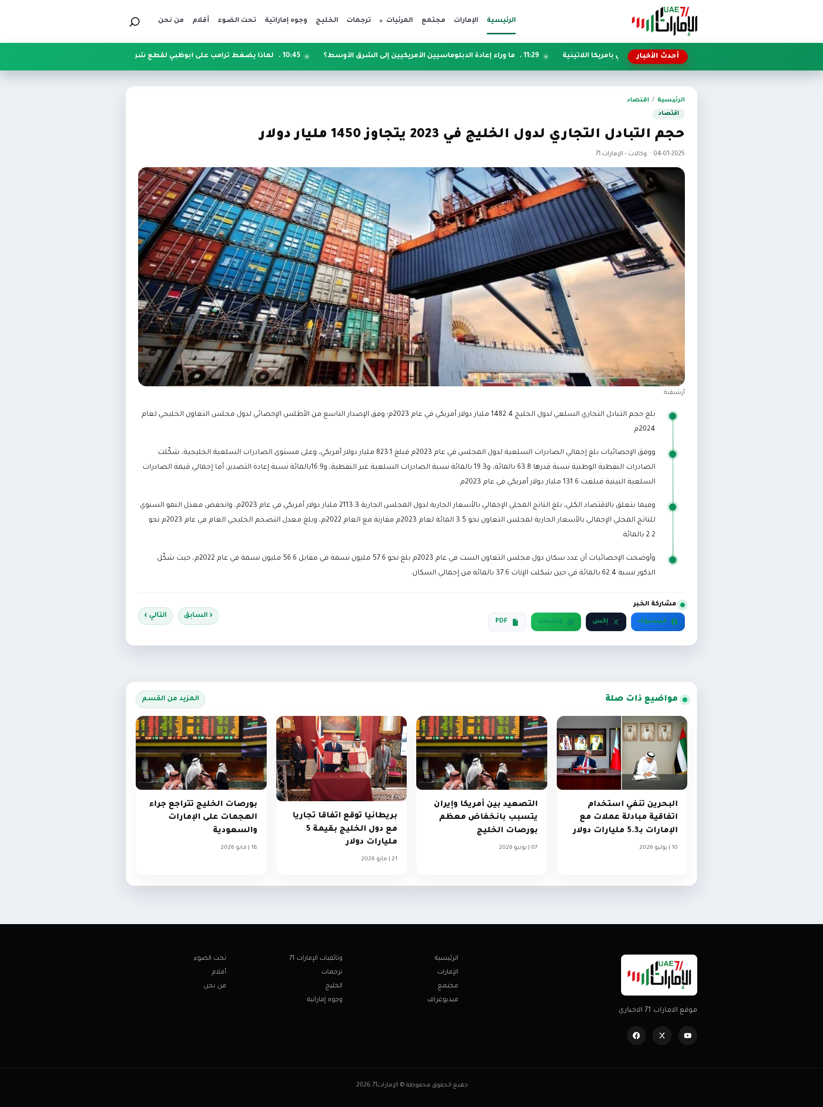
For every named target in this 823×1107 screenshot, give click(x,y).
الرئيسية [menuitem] (501, 21)
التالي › (155, 616)
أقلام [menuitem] (200, 21)
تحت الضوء (210, 958)
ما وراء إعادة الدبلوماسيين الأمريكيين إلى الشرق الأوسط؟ (486, 56)
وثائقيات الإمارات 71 (315, 958)
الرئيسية (671, 100)
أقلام (219, 972)
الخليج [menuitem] (327, 21)
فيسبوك (652, 621)
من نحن (214, 986)
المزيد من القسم (170, 699)
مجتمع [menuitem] (433, 21)
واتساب (550, 621)
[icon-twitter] (662, 1035)
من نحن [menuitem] (171, 21)
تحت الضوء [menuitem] (237, 21)
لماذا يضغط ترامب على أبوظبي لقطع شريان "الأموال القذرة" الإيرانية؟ (226, 56)
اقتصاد (638, 100)
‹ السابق (198, 616)
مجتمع (448, 986)
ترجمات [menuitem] (359, 21)
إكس (600, 621)
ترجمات (331, 972)
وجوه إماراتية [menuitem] (286, 21)
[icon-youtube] (687, 1035)
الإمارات (447, 972)
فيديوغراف (442, 1000)
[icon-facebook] (636, 1035)
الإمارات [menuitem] (466, 21)
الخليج (333, 986)
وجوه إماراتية (324, 1000)
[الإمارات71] (664, 21)
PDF (501, 621)
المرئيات (396, 21)
